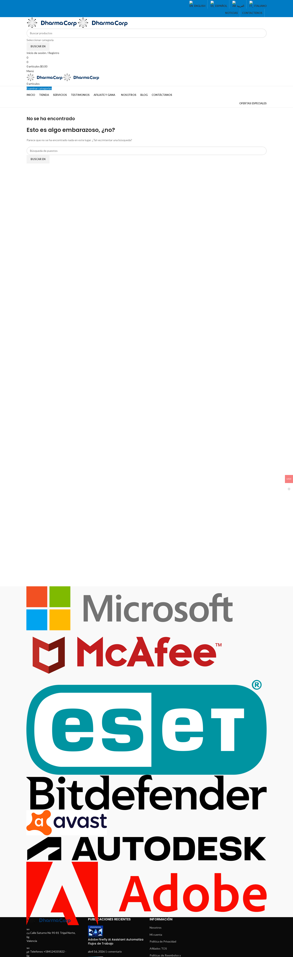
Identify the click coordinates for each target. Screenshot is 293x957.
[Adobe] (146, 755)
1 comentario (113, 951)
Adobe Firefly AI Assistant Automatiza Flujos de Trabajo (115, 941)
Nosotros (156, 927)
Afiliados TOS (158, 948)
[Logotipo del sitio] (52, 22)
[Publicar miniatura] (95, 931)
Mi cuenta (156, 934)
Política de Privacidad (163, 941)
